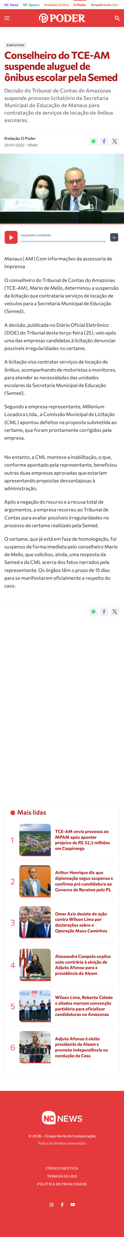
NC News (11, 5)
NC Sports (31, 5)
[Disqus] (62, 704)
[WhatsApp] (93, 141)
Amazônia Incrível (105, 5)
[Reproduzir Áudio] (11, 237)
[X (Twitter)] (114, 141)
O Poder (80, 5)
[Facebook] (104, 141)
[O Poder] (62, 17)
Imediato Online (56, 5)
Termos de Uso (62, 1176)
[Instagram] (51, 1205)
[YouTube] (72, 1205)
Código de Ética (62, 1168)
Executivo (16, 45)
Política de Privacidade (62, 1184)
